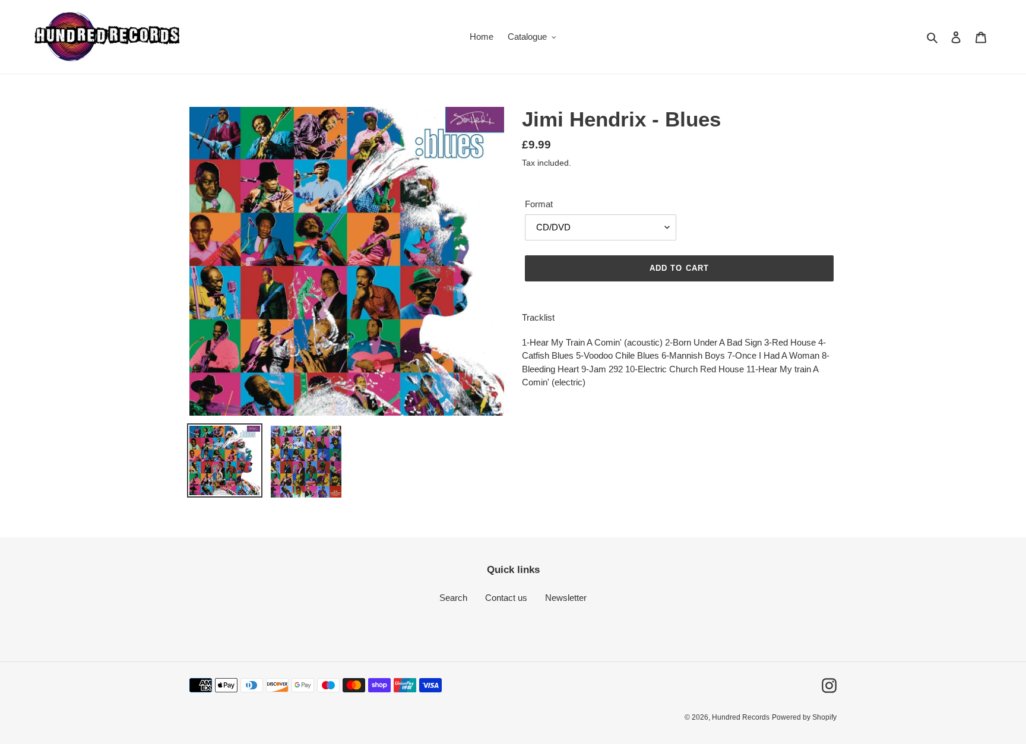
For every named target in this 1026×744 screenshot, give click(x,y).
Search (453, 598)
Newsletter (566, 598)
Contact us (506, 598)
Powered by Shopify (804, 717)
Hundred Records (741, 717)
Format (539, 204)
